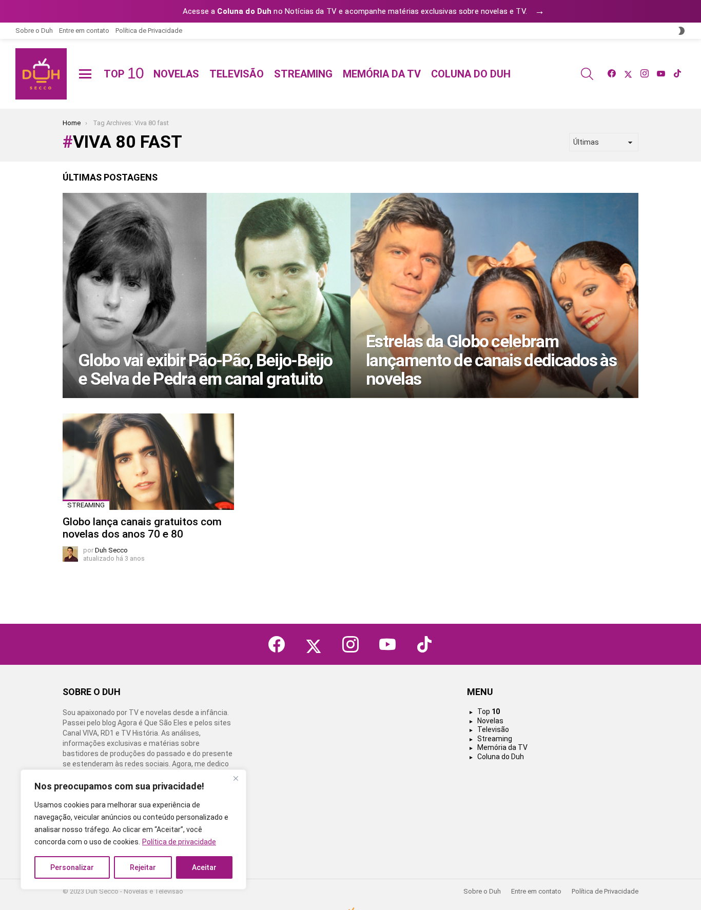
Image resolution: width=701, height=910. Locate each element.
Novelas (176, 74)
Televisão (236, 74)
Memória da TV (382, 74)
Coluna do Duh (471, 74)
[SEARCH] (587, 74)
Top (123, 74)
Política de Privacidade (148, 30)
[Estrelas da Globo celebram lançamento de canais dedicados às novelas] (494, 295)
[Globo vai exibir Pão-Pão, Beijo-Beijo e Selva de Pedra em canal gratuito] (206, 295)
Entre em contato (84, 30)
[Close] (235, 778)
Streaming (303, 74)
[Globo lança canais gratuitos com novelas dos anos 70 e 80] (148, 461)
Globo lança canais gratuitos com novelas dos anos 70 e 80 (142, 528)
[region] (133, 829)
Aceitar (204, 867)
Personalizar (72, 867)
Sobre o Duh (34, 30)
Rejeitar (143, 867)
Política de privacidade (179, 842)
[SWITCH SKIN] (681, 31)
